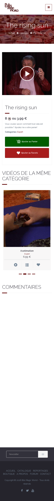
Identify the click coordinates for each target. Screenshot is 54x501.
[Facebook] (22, 490)
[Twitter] (27, 490)
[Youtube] (32, 490)
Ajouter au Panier (29, 141)
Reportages (40, 470)
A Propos (22, 474)
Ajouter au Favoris (29, 153)
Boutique (9, 474)
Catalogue (24, 33)
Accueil (11, 33)
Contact (45, 474)
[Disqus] (27, 333)
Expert (20, 132)
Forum (34, 474)
